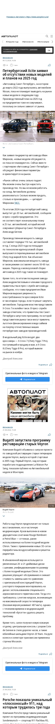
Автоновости (8, 57)
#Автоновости (28, 42)
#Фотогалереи (43, 42)
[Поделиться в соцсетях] (49, 65)
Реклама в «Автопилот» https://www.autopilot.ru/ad (27, 17)
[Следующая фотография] (52, 126)
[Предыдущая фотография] (2, 126)
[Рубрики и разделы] (52, 36)
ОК (49, 50)
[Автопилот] (9, 36)
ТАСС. (17, 202)
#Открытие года (12, 42)
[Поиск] (47, 36)
